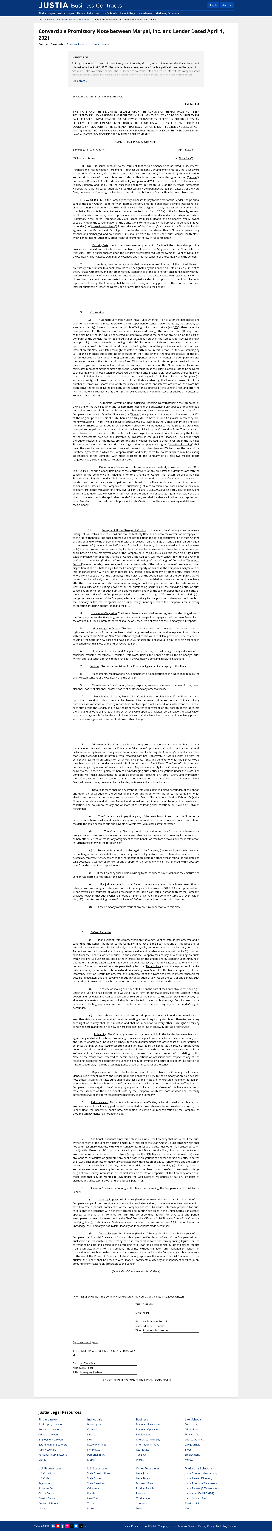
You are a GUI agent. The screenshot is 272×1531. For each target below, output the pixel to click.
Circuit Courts (46, 1493)
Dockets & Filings (48, 1503)
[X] (81, 1526)
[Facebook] (62, 1526)
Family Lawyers (47, 1449)
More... (42, 1459)
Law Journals (192, 1444)
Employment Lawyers (51, 1439)
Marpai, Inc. (85, 19)
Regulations (45, 1483)
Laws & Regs (128, 13)
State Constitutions (98, 1473)
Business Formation (148, 1424)
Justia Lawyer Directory (198, 1478)
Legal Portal (149, 1526)
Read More (78, 81)
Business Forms (145, 1483)
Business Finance (77, 44)
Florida (91, 1493)
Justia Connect (132, 1526)
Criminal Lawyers (48, 1434)
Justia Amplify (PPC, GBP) (199, 1493)
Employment (143, 1434)
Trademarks (143, 1498)
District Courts (47, 1498)
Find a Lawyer (46, 13)
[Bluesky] (76, 1526)
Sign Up (226, 5)
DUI (89, 1439)
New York (93, 1498)
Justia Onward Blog (196, 1498)
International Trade (147, 1444)
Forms (50, 19)
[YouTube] (58, 1526)
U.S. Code (43, 1478)
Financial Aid (192, 1434)
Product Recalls (145, 1488)
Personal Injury (96, 1454)
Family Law (93, 1449)
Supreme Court (47, 1488)
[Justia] (53, 5)
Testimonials (192, 1503)
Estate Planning (96, 1444)
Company (163, 1526)
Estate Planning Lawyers (52, 1444)
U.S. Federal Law (49, 1468)
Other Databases (148, 1468)
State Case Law (96, 1483)
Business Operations (148, 1429)
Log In (213, 5)
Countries (142, 1503)
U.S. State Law (97, 1468)
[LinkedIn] (53, 1526)
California (93, 1488)
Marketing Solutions (168, 13)
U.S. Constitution (48, 1473)
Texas (90, 1503)
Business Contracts (66, 19)
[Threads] (72, 1526)
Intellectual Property (148, 1439)
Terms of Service (187, 1526)
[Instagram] (67, 1526)
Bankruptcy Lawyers (50, 1424)
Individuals (94, 1419)
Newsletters (146, 13)
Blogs (188, 1449)
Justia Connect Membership (201, 1473)
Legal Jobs (142, 1473)
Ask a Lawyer (66, 13)
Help (173, 1526)
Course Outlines (194, 1439)
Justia (41, 19)
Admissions (191, 1429)
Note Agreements (101, 44)
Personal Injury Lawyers (52, 1454)
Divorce (91, 1434)
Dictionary (191, 1424)
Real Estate (142, 1449)
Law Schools (109, 13)
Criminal (92, 1429)
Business (142, 1419)
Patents (140, 1493)
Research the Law (88, 13)
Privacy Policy (206, 1526)
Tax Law (141, 1454)
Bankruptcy (94, 1424)
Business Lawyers (49, 1429)
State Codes (94, 1478)
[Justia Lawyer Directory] (85, 1526)
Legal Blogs (143, 1478)
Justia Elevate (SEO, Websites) (202, 1488)
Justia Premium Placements (201, 1483)
